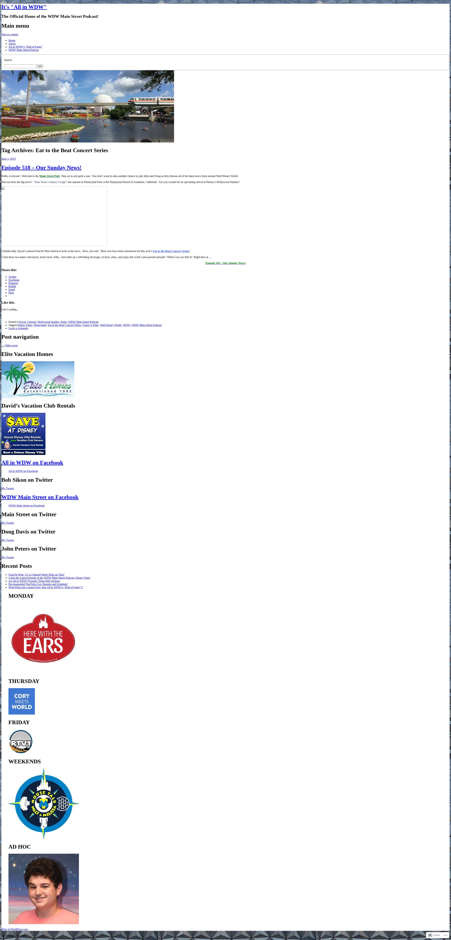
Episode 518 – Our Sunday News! (41, 167)
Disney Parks (24, 325)
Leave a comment (18, 328)
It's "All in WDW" (24, 7)
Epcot (22, 321)
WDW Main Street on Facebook (40, 497)
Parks (64, 321)
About (12, 43)
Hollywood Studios (48, 321)
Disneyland (40, 325)
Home (11, 40)
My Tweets (7, 488)
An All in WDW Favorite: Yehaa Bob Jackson (34, 580)
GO (40, 66)
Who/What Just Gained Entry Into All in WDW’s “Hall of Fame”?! (45, 587)
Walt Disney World (110, 325)
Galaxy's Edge (90, 325)
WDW (126, 325)
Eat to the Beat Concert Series (64, 325)
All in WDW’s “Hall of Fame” (25, 46)
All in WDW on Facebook (32, 462)
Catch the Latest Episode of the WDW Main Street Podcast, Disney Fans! (49, 577)
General (31, 321)
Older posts (9, 345)
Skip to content (9, 34)
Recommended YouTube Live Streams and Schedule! (38, 584)
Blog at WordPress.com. (14, 929)
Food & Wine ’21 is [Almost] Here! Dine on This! (36, 574)
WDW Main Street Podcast (23, 49)
